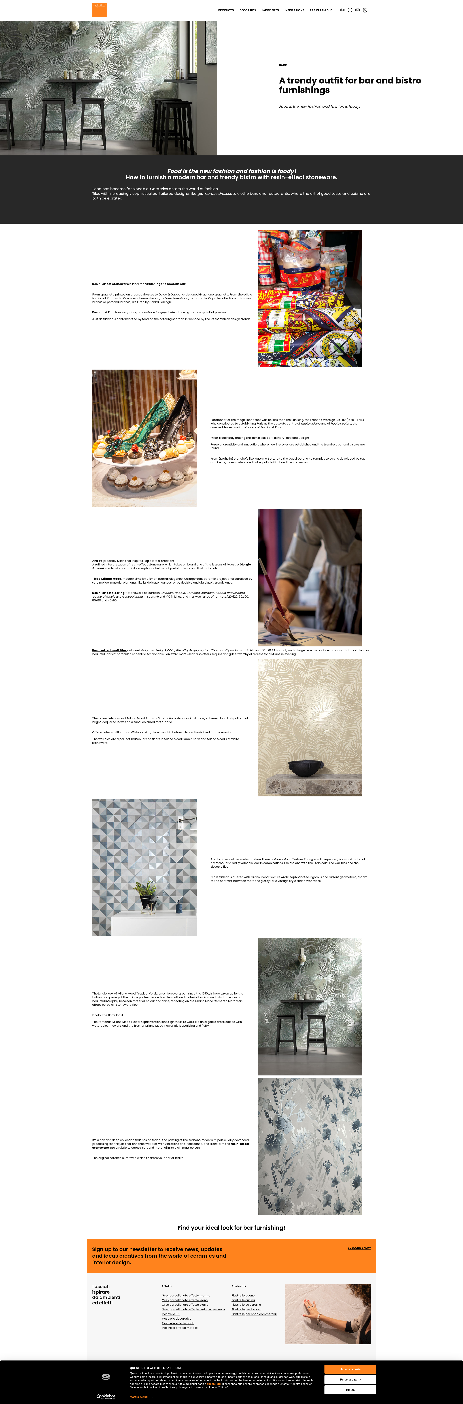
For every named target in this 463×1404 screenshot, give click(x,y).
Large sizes (270, 10)
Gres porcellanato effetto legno (185, 1300)
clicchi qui (214, 1383)
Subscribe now (359, 1248)
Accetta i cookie (350, 1369)
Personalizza (348, 1379)
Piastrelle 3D (171, 1314)
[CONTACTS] (342, 10)
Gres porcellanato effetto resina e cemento (193, 1309)
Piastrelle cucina (243, 1300)
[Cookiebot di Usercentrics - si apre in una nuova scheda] (106, 1397)
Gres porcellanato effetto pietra (185, 1305)
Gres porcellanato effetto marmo (186, 1295)
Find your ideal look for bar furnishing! (231, 1228)
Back (283, 65)
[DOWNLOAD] (350, 10)
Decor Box (248, 10)
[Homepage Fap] (99, 10)
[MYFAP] (357, 10)
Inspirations (294, 10)
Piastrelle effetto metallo (180, 1328)
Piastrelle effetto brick (178, 1323)
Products (226, 10)
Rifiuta (350, 1389)
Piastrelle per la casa (246, 1309)
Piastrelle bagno (243, 1295)
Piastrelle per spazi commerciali (254, 1314)
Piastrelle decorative (176, 1319)
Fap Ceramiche (321, 10)
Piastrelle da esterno (246, 1305)
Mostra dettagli (139, 1396)
